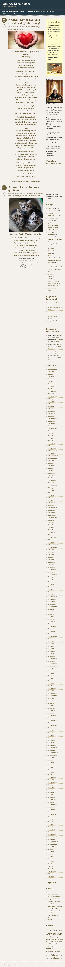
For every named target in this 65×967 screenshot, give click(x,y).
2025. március (51, 411)
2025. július (51, 401)
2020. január (51, 564)
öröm (61, 958)
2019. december (52, 567)
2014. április (51, 735)
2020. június (51, 552)
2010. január (51, 861)
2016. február (51, 681)
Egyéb (49, 223)
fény (11, 195)
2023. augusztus (52, 458)
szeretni (60, 949)
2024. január (51, 446)
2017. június (51, 641)
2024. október (51, 423)
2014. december (52, 715)
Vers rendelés (51, 285)
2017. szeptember (53, 634)
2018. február (51, 621)
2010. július (51, 846)
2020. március (51, 559)
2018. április (51, 616)
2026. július (51, 371)
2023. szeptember (53, 456)
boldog (51, 937)
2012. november (52, 777)
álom (52, 958)
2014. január (51, 742)
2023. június (51, 463)
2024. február (51, 443)
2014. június (51, 730)
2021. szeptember (53, 515)
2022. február (51, 503)
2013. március (51, 767)
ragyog (47, 946)
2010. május (51, 851)
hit (46, 941)
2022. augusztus (52, 488)
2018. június (51, 611)
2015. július (51, 698)
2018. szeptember (53, 604)
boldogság (55, 937)
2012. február (51, 799)
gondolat (61, 939)
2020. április (51, 557)
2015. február (51, 710)
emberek (52, 939)
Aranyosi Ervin (25, 26)
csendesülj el (32, 26)
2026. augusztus (52, 369)
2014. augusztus (52, 725)
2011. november (52, 807)
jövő (57, 941)
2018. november (52, 599)
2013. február (51, 770)
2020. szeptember (53, 545)
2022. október (51, 483)
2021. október (51, 512)
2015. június (51, 700)
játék (55, 941)
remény (51, 946)
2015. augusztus (52, 695)
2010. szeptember (53, 841)
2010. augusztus (52, 844)
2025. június (51, 404)
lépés (34, 27)
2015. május (51, 703)
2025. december (52, 389)
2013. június (51, 760)
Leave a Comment (23, 197)
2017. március (51, 648)
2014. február (51, 740)
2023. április (51, 468)
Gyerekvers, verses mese (55, 239)
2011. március (51, 827)
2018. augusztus (52, 606)
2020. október (51, 542)
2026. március (51, 381)
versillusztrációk (52, 288)
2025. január (51, 416)
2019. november (52, 569)
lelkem (47, 944)
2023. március (51, 470)
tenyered (10, 197)
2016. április (51, 676)
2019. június (51, 582)
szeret (58, 946)
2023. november (52, 451)
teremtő (58, 951)
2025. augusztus (52, 399)
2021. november (52, 510)
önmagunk (10, 29)
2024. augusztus (52, 428)
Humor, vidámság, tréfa (54, 244)
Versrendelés (50, 11)
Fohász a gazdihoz (17, 195)
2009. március (51, 869)
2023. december (52, 448)
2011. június (51, 819)
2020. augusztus (52, 547)
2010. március (51, 856)
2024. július (51, 431)
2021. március (51, 530)
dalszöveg (15, 26)
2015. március (51, 708)
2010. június (51, 849)
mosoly (55, 944)
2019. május (51, 584)
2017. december (52, 626)
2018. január (51, 624)
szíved (51, 951)
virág (47, 958)
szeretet (50, 274)
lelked (31, 27)
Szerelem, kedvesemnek (54, 269)
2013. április (51, 765)
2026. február (51, 384)
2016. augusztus (52, 666)
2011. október (51, 809)
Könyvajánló (51, 248)
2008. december (52, 871)
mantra (49, 253)
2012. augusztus (52, 785)
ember (48, 939)
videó (49, 290)
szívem (54, 951)
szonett (50, 276)
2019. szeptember (53, 574)
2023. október (51, 453)
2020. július (51, 550)
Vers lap (50, 919)
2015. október (51, 691)
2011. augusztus (52, 814)
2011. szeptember (53, 812)
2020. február (51, 562)
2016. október (51, 661)
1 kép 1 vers (16, 193)
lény (35, 195)
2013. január (51, 772)
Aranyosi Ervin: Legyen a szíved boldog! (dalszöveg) (24, 21)
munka (37, 27)
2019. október (51, 572)
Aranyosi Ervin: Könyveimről (36, 11)
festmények (51, 234)
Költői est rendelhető (8, 14)
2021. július (51, 520)
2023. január (51, 475)
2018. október (51, 601)
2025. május (51, 406)
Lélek (51, 944)
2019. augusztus (52, 577)
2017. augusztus (52, 636)
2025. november (52, 391)
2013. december (52, 745)
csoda (61, 937)
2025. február (51, 413)
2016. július (51, 668)
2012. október (51, 780)
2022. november (52, 480)
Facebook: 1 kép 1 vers (54, 901)
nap (59, 944)
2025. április (51, 409)
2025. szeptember (53, 396)
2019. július (51, 579)
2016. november (52, 658)
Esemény (50, 232)
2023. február (51, 473)
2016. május (51, 673)
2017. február (51, 651)
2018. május (51, 614)
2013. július (51, 757)
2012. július (51, 787)
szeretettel (55, 949)
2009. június (51, 866)
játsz (26, 195)
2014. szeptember (53, 723)
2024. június (51, 433)
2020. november (52, 540)
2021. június (51, 522)
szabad (54, 946)
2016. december (52, 656)
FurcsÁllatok (51, 237)
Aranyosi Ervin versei (16, 3)
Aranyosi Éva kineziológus (55, 899)
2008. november (52, 874)
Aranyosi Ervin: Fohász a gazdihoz (23, 188)
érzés (58, 958)
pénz (61, 944)
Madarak (50, 251)
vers (15, 29)
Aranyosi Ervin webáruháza (55, 896)
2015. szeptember (53, 693)
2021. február (51, 532)
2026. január (51, 386)
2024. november (52, 421)
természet (48, 955)
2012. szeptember (53, 782)
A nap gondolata (52, 210)
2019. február (51, 592)
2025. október (51, 394)
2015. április (51, 705)
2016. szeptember (53, 663)
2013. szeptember (53, 752)
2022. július (51, 490)
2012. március (51, 797)
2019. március (51, 589)
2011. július (51, 817)
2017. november (52, 629)
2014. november (52, 718)
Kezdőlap (5, 11)
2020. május (51, 554)
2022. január (51, 505)
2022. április (51, 498)
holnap (49, 941)
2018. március (51, 619)
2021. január (51, 535)
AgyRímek (50, 213)
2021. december (52, 507)
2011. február (51, 829)
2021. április (51, 527)
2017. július (51, 639)
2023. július (51, 460)
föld (58, 939)
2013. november (52, 747)
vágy (49, 958)
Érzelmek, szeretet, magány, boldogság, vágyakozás (53, 227)
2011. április (51, 824)
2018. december (52, 597)
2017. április (51, 646)
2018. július (51, 609)
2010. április (51, 854)
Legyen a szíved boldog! (23, 27)
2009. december (52, 864)
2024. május (51, 436)
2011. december (52, 804)
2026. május (51, 376)
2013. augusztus (52, 755)
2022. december (52, 478)
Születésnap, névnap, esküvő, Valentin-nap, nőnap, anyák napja (53, 281)
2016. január (51, 683)
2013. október (51, 750)
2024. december (52, 418)
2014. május (51, 733)
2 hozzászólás (20, 29)
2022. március (51, 500)
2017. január (51, 653)
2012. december (52, 775)
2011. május (51, 822)
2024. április (51, 438)
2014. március (51, 738)
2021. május (51, 525)
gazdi (23, 195)
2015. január (51, 713)
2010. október (51, 839)
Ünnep (14, 197)
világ (61, 954)
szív (47, 951)
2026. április (51, 379)
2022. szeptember (53, 485)
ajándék (60, 930)
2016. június (51, 671)
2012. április (51, 794)
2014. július (51, 728)
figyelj (9, 27)
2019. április (51, 587)
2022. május (51, 495)
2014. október (51, 720)
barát (47, 937)
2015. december (52, 686)
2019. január (51, 594)
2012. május (51, 792)
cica (37, 193)
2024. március (51, 441)
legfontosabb (15, 27)
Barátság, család (52, 218)
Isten (52, 941)
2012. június (51, 790)
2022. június (51, 493)
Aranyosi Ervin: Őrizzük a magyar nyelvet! (55, 346)
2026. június (51, 374)
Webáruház (22, 11)
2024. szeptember (53, 426)
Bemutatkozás (13, 11)
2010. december (52, 834)
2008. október (51, 876)
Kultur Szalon (51, 904)
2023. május (51, 465)
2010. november (52, 837)
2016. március (51, 678)
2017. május (51, 643)
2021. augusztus (52, 517)
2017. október (51, 631)
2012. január (51, 802)
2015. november (52, 688)
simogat (38, 195)
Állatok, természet (53, 215)
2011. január (51, 832)
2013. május (51, 762)
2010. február (51, 859)
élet (55, 958)
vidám (57, 955)
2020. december (52, 537)
